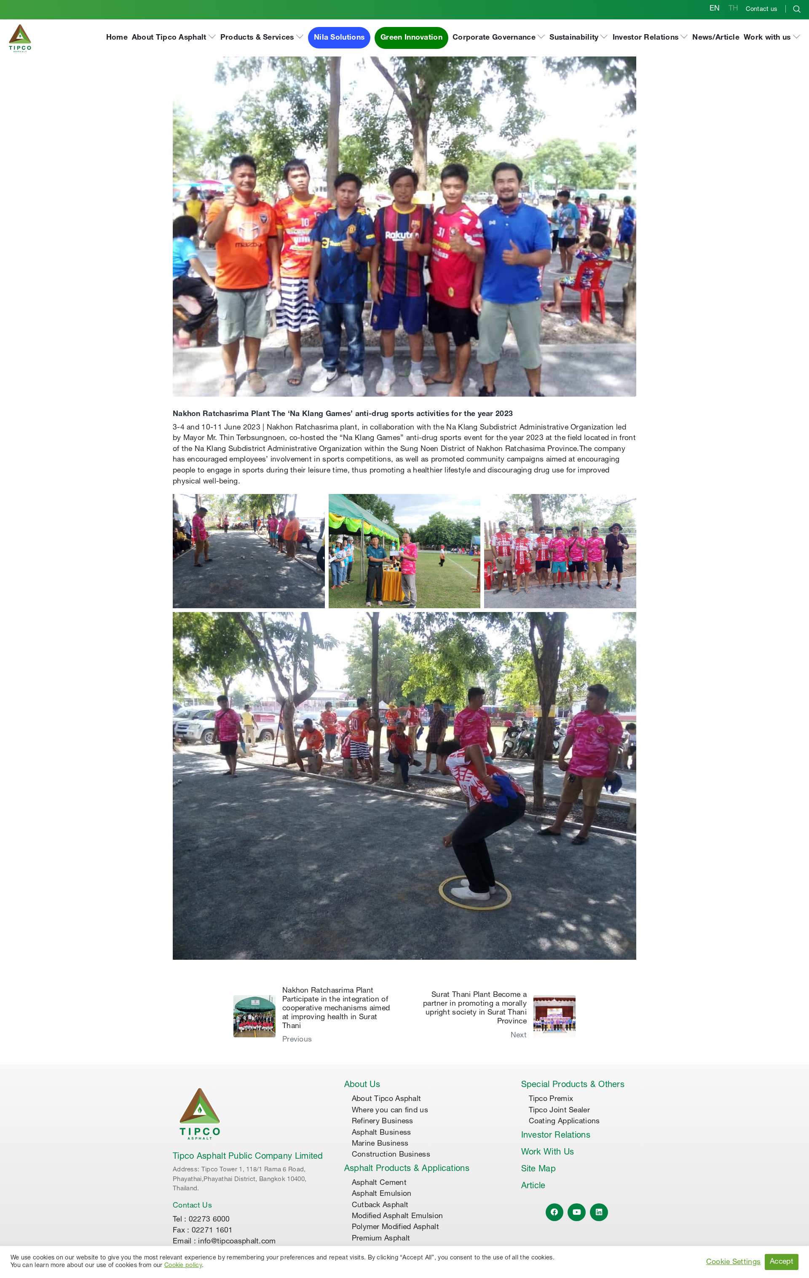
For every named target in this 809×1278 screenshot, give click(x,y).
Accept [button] (781, 1262)
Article (533, 1186)
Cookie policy (183, 1266)
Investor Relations (555, 1136)
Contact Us (192, 1206)
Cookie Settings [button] (733, 1262)
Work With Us (547, 1153)
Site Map (538, 1169)
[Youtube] (577, 1212)
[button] (174, 38)
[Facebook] (555, 1212)
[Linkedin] (599, 1212)
